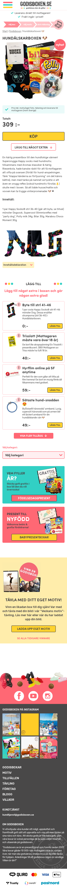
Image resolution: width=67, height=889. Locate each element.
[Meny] (8, 5)
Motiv (7, 773)
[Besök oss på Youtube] (33, 696)
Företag (9, 789)
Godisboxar (15, 31)
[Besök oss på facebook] (19, 696)
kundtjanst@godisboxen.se (18, 814)
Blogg (7, 794)
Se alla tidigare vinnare (33, 638)
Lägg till (55, 326)
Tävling (8, 783)
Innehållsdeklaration (14, 265)
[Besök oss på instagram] (48, 696)
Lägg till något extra (31, 147)
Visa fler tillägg (31, 435)
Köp (33, 136)
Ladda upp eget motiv (33, 629)
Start (5, 31)
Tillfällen (10, 778)
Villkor (8, 800)
